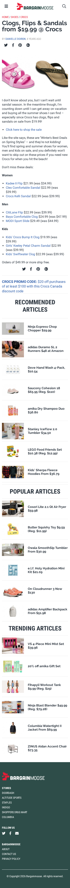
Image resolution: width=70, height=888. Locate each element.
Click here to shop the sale (24, 129)
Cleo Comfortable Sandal (23, 187)
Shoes (14, 17)
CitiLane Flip (14, 212)
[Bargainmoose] (35, 6)
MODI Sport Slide (17, 221)
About (6, 849)
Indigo (6, 807)
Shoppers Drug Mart (14, 812)
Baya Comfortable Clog (22, 216)
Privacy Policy (11, 858)
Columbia (8, 817)
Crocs (24, 17)
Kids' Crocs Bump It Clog (22, 237)
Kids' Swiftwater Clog (20, 254)
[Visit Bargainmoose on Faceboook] (10, 833)
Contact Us (9, 854)
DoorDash (8, 792)
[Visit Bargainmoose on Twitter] (3, 833)
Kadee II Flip (14, 183)
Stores (6, 788)
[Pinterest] (20, 45)
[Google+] (28, 45)
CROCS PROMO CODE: (20, 282)
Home (5, 17)
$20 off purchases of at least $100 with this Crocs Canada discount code (34, 286)
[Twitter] (6, 45)
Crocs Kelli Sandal (18, 196)
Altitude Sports (11, 797)
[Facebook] (13, 45)
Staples (7, 802)
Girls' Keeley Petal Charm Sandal (28, 245)
